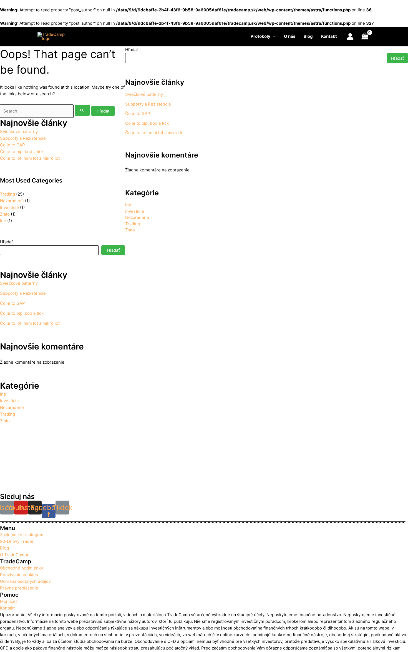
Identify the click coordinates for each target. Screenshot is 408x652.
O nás (289, 36)
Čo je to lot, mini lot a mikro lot (30, 158)
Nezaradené (12, 200)
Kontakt (329, 36)
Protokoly (260, 36)
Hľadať (6, 241)
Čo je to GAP (12, 145)
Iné (3, 220)
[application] (273, 36)
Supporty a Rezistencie (23, 138)
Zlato (5, 214)
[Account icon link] (350, 36)
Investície (9, 207)
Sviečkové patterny (19, 131)
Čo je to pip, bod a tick (22, 151)
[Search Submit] (82, 110)
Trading (7, 194)
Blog (308, 36)
